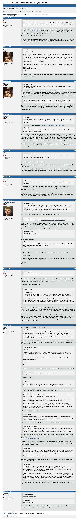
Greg (4, 48)
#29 (75, 325)
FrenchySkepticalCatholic (9, 202)
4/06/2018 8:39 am (7, 177)
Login (31, 6)
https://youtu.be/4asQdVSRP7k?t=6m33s (30, 438)
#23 (75, 81)
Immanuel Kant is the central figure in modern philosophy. (51, 125)
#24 (75, 114)
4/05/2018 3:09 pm (7, 17)
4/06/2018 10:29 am (7, 200)
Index (4, 6)
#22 (75, 46)
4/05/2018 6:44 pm (7, 81)
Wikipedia (25, 54)
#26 (75, 177)
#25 (75, 150)
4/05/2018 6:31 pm (7, 46)
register (26, 8)
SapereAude (6, 19)
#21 (75, 17)
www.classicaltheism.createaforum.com (35, 11)
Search (11, 6)
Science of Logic (34, 30)
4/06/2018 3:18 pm (7, 325)
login (22, 8)
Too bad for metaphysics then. (30, 496)
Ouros (4, 327)
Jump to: (5, 516)
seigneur (5, 152)
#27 (75, 200)
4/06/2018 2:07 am (7, 150)
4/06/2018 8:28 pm (7, 491)
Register (18, 6)
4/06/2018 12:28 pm (7, 268)
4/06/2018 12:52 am (7, 114)
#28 (75, 268)
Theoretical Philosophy (12, 14)
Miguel (4, 271)
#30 (75, 491)
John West (5, 493)
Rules (24, 6)
